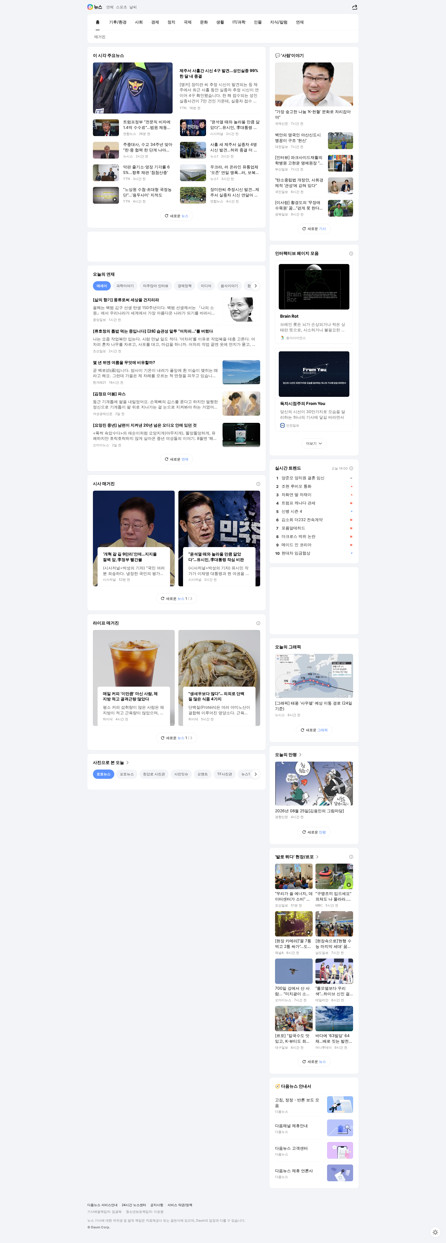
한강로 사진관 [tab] (154, 774)
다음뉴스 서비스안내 (102, 1205)
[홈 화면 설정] (435, 1232)
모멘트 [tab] (202, 774)
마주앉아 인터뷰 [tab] (155, 286)
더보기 (311, 443)
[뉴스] (98, 7)
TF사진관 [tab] (224, 774)
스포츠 (121, 7)
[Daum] (90, 7)
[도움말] (258, 483)
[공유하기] (354, 7)
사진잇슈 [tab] (181, 774)
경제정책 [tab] (185, 286)
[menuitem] (97, 22)
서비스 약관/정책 (179, 1205)
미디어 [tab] (206, 286)
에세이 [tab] (102, 286)
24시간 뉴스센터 (134, 1205)
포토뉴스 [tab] (104, 774)
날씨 (133, 7)
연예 (110, 7)
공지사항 (156, 1205)
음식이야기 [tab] (229, 286)
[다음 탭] (255, 285)
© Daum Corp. (98, 1227)
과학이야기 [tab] (125, 286)
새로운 (179, 216)
